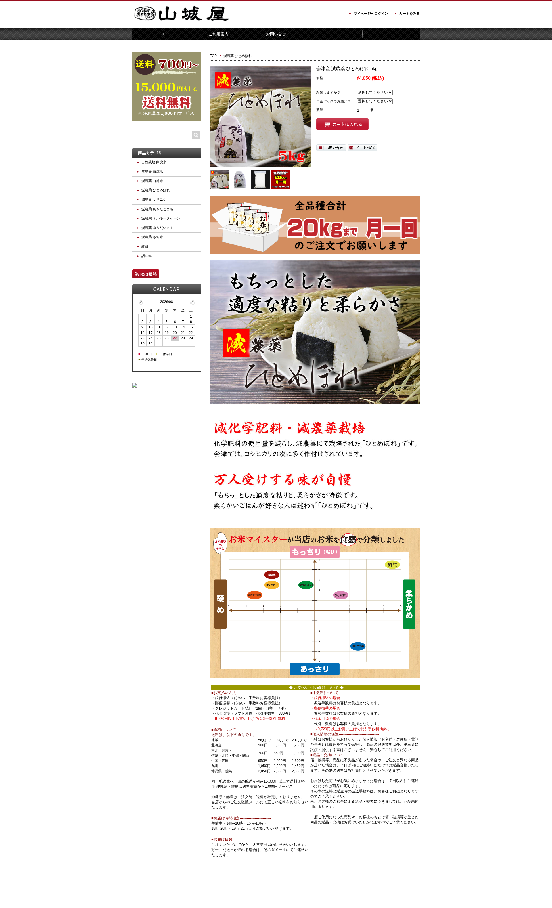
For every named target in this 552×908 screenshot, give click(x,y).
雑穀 (144, 246)
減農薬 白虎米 (152, 181)
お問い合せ (276, 34)
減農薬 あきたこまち (157, 209)
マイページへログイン (371, 14)
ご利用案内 (218, 34)
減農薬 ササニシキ (155, 200)
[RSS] (145, 276)
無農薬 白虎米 (152, 171)
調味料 (146, 256)
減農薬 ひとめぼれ (237, 56)
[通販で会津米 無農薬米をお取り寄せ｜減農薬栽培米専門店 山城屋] (181, 24)
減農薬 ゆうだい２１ (157, 228)
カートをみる (409, 14)
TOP (161, 34)
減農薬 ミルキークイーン (160, 218)
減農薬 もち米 (152, 237)
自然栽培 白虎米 (153, 162)
